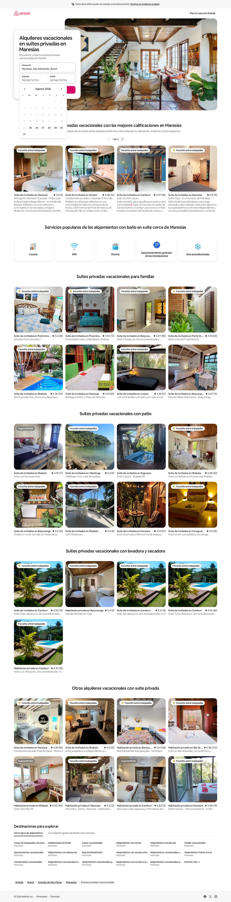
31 (24, 134)
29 (55, 127)
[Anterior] (108, 139)
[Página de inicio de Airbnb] (22, 13)
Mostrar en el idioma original (144, 4)
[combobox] (47, 69)
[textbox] (33, 80)
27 (43, 127)
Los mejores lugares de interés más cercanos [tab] (71, 833)
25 (30, 127)
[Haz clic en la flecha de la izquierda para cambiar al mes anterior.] (25, 89)
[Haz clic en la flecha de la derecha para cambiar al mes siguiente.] (61, 89)
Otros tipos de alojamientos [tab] (28, 833)
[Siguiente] (122, 139)
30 (61, 127)
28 (49, 127)
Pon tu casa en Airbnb (202, 13)
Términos (55, 896)
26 (36, 127)
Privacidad (41, 896)
